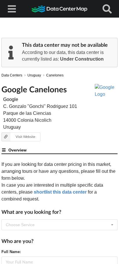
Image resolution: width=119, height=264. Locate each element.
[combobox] (59, 224)
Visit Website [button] (25, 136)
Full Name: (11, 252)
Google (10, 99)
